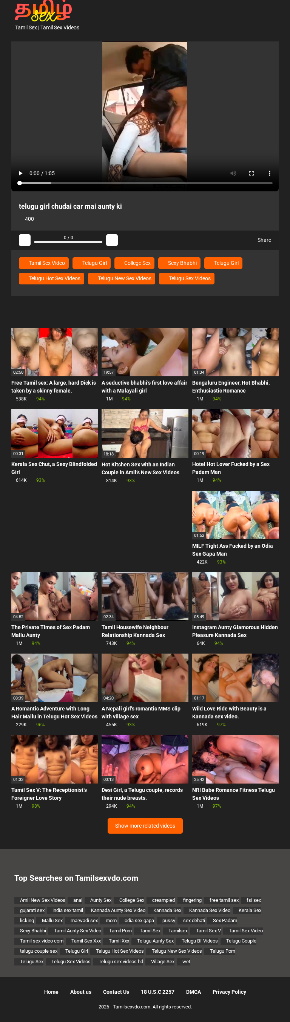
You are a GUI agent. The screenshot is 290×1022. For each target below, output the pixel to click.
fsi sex (254, 900)
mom (111, 920)
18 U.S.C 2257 (157, 992)
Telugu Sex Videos (189, 278)
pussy (168, 920)
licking (27, 920)
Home (51, 992)
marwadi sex (84, 920)
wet (186, 961)
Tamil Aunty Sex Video (77, 930)
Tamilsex (178, 930)
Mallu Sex (52, 920)
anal (77, 900)
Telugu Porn (222, 951)
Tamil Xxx (119, 941)
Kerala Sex (250, 910)
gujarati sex (32, 910)
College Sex (137, 263)
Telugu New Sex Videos (124, 278)
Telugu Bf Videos (200, 941)
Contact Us (116, 992)
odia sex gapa (139, 920)
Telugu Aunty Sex (155, 941)
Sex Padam (225, 920)
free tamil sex (224, 900)
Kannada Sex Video (209, 910)
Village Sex (162, 961)
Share (263, 240)
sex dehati (194, 920)
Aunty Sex (100, 900)
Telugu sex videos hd (121, 961)
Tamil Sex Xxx (86, 941)
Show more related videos (145, 826)
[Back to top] (265, 999)
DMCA (193, 992)
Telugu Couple (241, 941)
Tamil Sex (150, 930)
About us (80, 992)
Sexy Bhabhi (182, 263)
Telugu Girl (94, 263)
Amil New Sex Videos (42, 900)
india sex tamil (67, 910)
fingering (192, 900)
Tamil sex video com (41, 941)
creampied (163, 900)
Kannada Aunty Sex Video (118, 910)
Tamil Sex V (208, 930)
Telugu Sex (31, 961)
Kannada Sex (167, 910)
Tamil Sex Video (46, 263)
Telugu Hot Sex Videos (54, 278)
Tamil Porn (120, 930)
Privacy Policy (229, 992)
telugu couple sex (38, 951)
